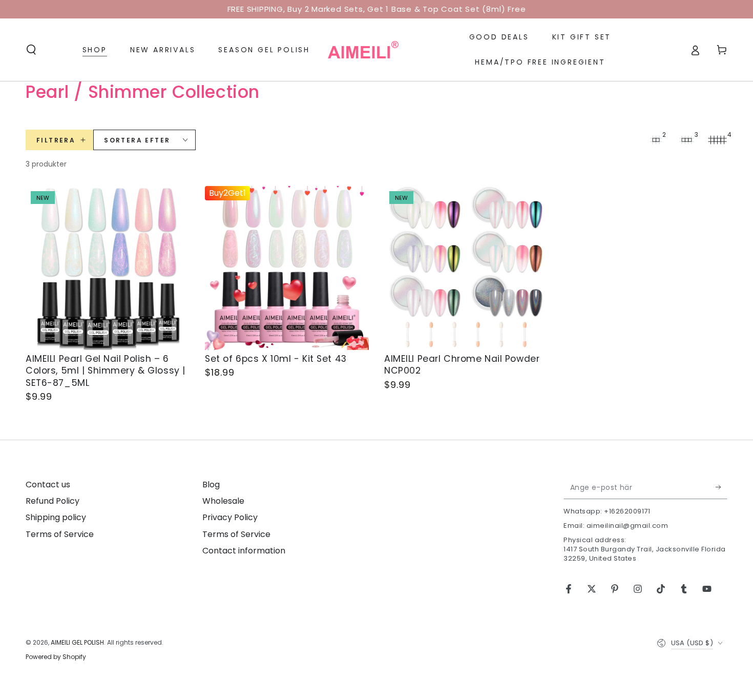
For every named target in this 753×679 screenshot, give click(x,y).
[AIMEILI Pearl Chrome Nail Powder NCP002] (466, 268)
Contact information (243, 551)
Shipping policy (56, 517)
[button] (31, 49)
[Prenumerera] (721, 487)
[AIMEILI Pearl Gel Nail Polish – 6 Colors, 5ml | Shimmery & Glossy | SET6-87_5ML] (108, 268)
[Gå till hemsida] (363, 49)
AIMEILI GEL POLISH (77, 642)
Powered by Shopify (56, 657)
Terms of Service (60, 534)
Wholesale (223, 501)
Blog (211, 484)
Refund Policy (52, 501)
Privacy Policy (230, 517)
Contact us (48, 484)
